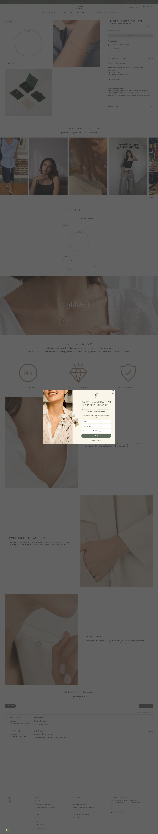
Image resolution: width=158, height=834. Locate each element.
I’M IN (96, 436)
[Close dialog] (112, 392)
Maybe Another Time (96, 440)
